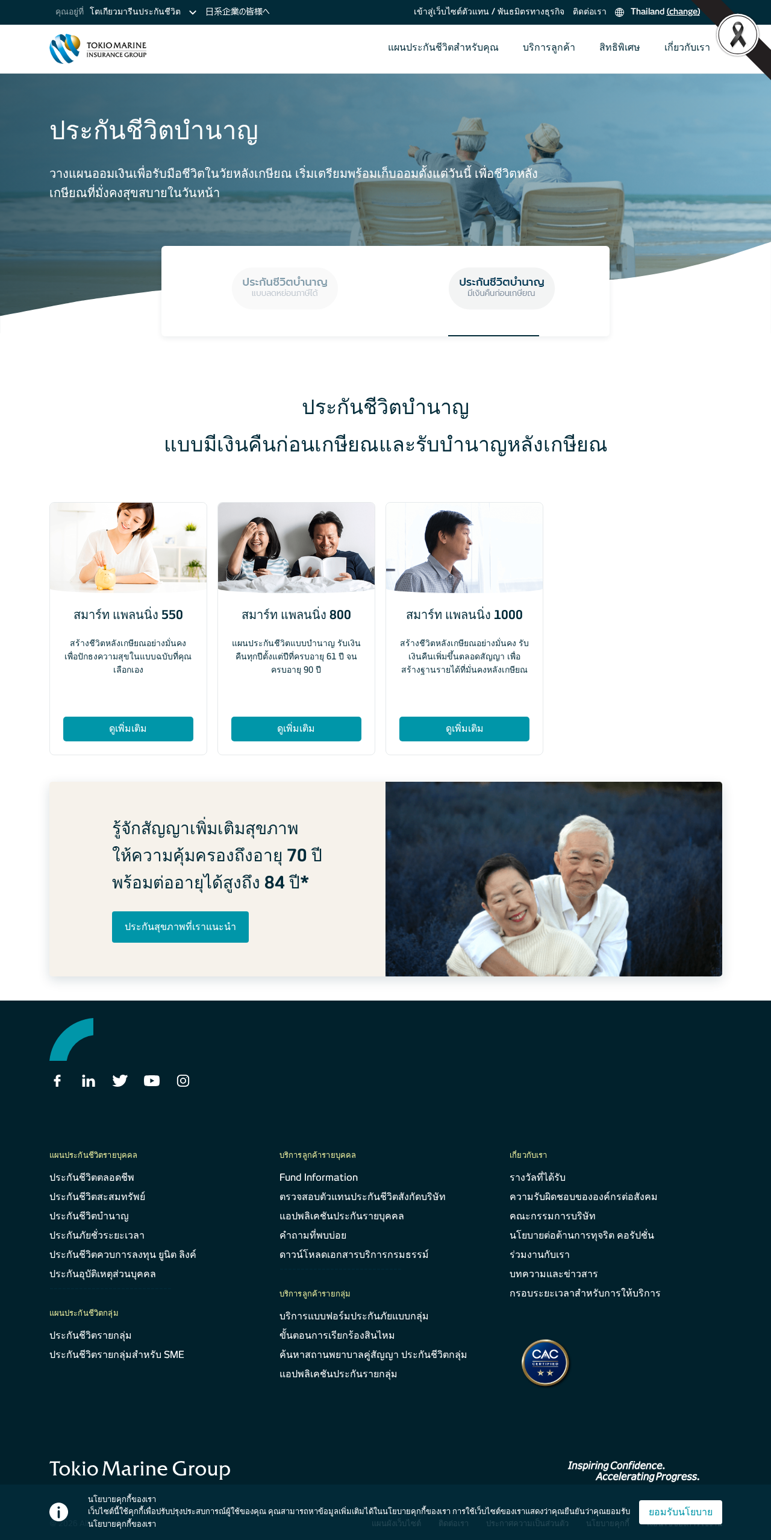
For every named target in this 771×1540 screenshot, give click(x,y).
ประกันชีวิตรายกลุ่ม (90, 1335)
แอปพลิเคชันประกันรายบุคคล (341, 1216)
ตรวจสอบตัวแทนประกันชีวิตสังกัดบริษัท (362, 1196)
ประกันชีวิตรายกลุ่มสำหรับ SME (116, 1354)
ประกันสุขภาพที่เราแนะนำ (180, 926)
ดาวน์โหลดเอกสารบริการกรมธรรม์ (354, 1254)
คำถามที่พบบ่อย (312, 1235)
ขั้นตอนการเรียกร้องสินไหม (337, 1335)
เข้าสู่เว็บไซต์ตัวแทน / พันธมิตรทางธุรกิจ (489, 11)
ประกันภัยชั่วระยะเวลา (97, 1235)
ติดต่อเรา (590, 11)
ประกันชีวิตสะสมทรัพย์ (97, 1196)
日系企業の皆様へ (237, 11)
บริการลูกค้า (549, 47)
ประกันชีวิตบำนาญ (89, 1216)
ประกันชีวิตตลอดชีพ (91, 1177)
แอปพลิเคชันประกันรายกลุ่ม (338, 1374)
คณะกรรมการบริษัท (553, 1216)
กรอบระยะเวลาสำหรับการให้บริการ (585, 1293)
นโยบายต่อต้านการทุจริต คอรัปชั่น (582, 1235)
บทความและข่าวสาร (554, 1274)
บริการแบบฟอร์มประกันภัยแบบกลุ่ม (354, 1316)
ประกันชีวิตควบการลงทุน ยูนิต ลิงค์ (122, 1254)
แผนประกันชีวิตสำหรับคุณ (443, 47)
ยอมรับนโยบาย (681, 1512)
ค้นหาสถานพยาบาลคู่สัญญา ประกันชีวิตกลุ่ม (373, 1354)
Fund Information (318, 1177)
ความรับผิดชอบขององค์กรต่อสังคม (584, 1196)
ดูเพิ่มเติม (128, 728)
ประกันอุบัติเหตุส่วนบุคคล (102, 1274)
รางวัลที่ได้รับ (538, 1177)
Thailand (664, 11)
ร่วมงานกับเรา (540, 1254)
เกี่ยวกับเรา (687, 47)
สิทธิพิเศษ (619, 47)
